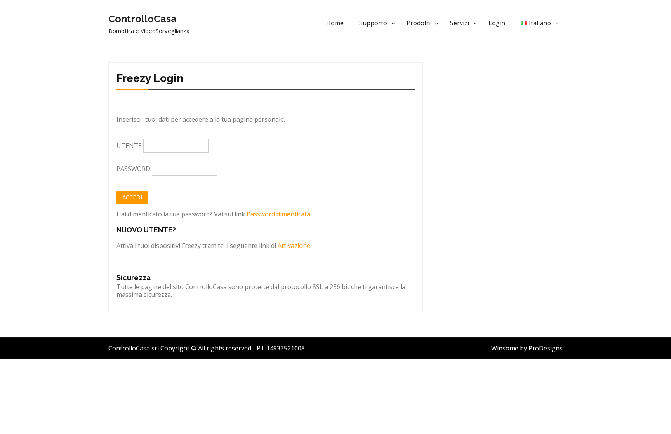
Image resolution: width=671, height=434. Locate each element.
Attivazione (294, 245)
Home (335, 23)
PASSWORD (133, 168)
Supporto (373, 23)
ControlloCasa (142, 18)
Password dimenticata (278, 214)
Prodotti (419, 23)
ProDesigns (545, 348)
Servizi (459, 23)
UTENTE (129, 145)
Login (496, 23)
